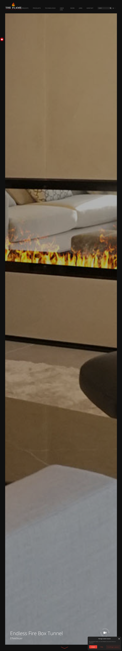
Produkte (37, 8)
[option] (61, 329)
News (72, 8)
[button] (119, 638)
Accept (93, 647)
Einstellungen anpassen (113, 647)
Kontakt (90, 8)
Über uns (62, 9)
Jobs (80, 8)
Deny (101, 647)
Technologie (50, 8)
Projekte (25, 8)
